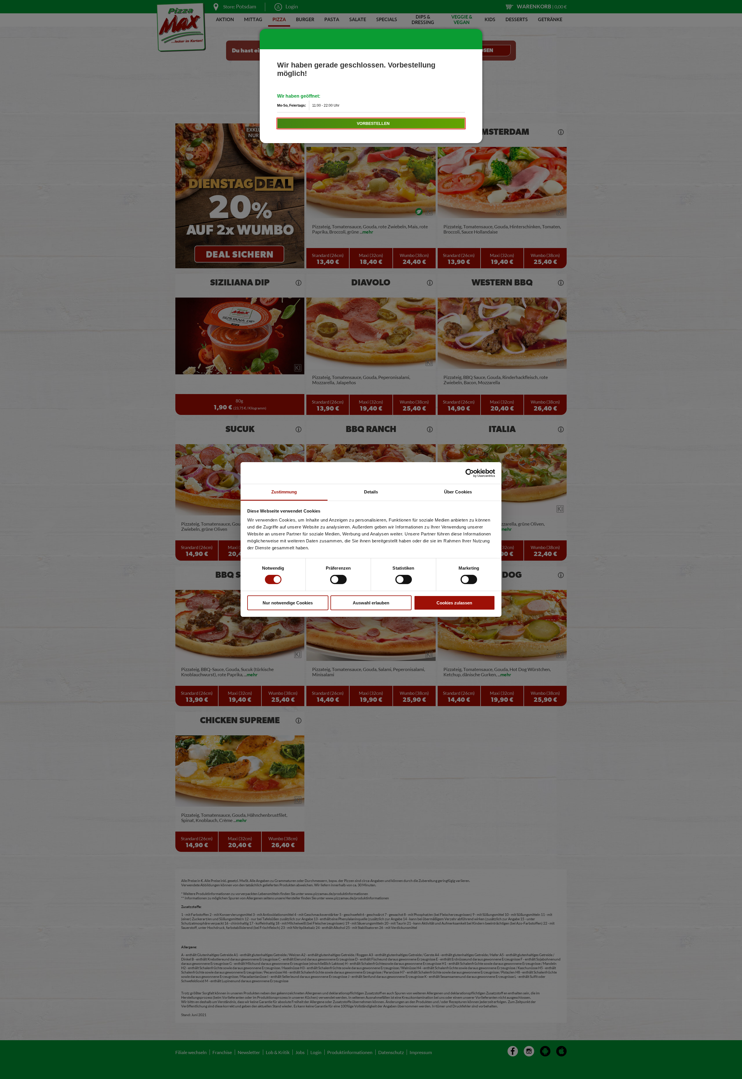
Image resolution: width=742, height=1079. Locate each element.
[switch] (338, 579)
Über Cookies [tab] (458, 491)
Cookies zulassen (454, 602)
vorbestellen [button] (373, 123)
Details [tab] (371, 491)
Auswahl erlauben (371, 602)
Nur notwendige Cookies (288, 602)
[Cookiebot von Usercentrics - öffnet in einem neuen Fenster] (469, 473)
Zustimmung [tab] (284, 491)
